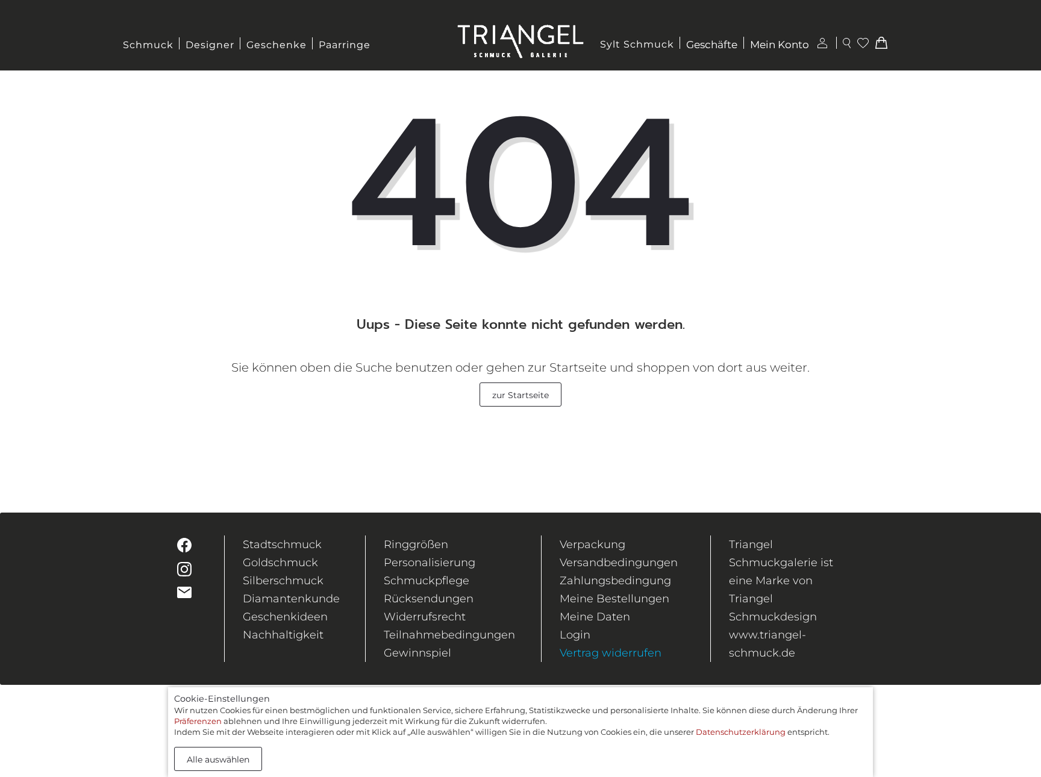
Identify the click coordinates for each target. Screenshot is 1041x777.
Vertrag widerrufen (610, 653)
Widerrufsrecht (425, 616)
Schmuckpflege (426, 580)
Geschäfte (711, 45)
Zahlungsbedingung (615, 580)
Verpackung (592, 544)
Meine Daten (595, 616)
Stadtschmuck (282, 544)
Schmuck (148, 45)
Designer (210, 45)
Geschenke (276, 45)
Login (575, 634)
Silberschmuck (283, 580)
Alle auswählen (218, 759)
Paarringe (344, 45)
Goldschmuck (280, 562)
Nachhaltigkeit (283, 634)
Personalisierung (429, 562)
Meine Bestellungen (614, 598)
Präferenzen (198, 721)
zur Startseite (520, 395)
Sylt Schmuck (637, 44)
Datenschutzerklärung (741, 732)
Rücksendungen (429, 598)
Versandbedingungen (619, 562)
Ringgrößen (416, 544)
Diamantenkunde (291, 598)
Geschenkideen (285, 616)
